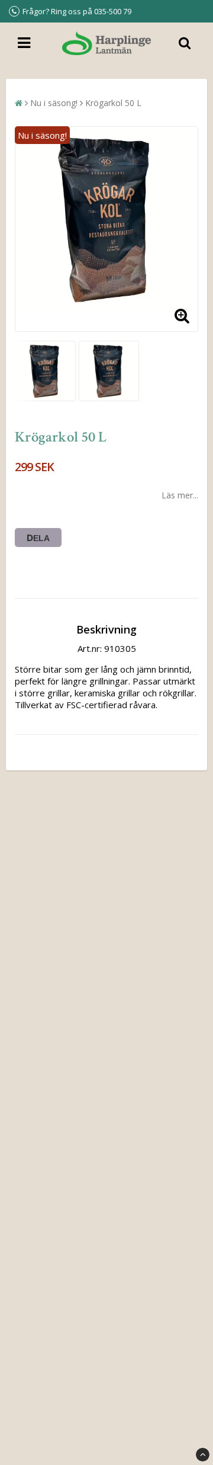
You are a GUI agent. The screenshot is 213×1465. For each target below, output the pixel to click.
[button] (181, 315)
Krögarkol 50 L (113, 102)
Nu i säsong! (54, 102)
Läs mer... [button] (180, 495)
